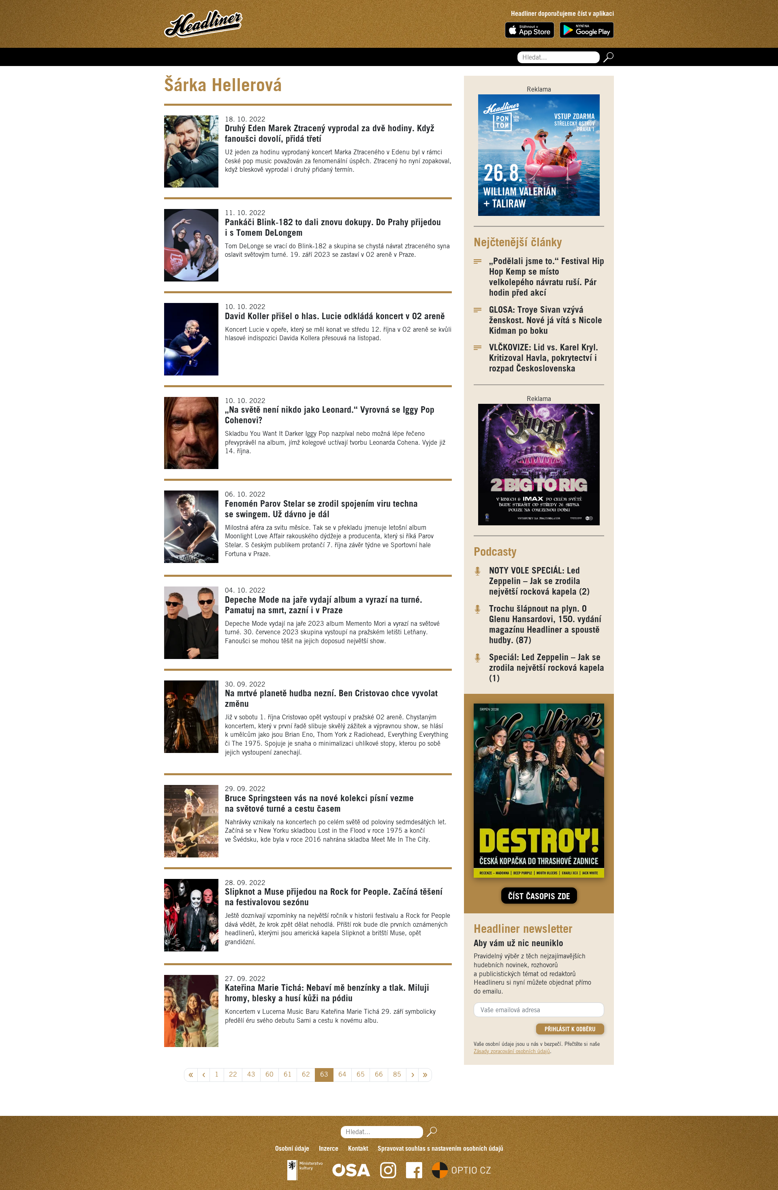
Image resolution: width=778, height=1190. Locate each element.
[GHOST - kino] (539, 464)
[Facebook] (414, 1170)
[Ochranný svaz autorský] (351, 1170)
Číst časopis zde (539, 897)
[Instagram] (388, 1170)
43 (251, 1075)
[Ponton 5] (539, 155)
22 (233, 1075)
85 (397, 1075)
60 (269, 1075)
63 (324, 1075)
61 (288, 1075)
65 (361, 1075)
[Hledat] (607, 57)
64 (342, 1075)
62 (306, 1075)
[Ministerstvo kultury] (305, 1170)
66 (379, 1075)
